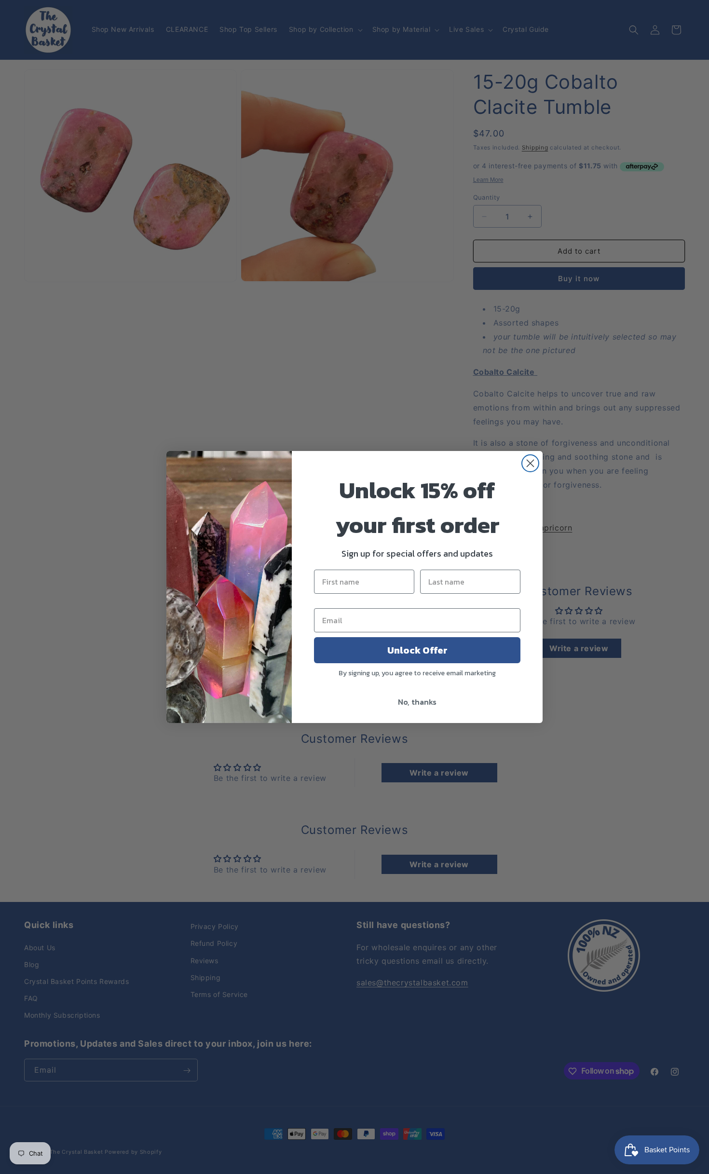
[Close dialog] (530, 463)
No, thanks (417, 702)
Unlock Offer (417, 650)
